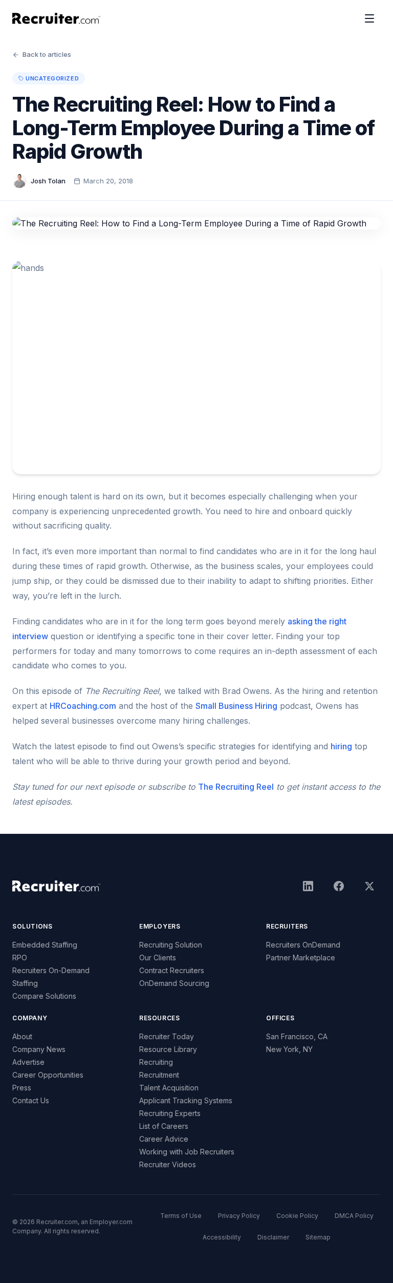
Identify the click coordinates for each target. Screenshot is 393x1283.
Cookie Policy (297, 1215)
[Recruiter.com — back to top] (56, 18)
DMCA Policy (354, 1215)
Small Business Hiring (236, 706)
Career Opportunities (47, 1074)
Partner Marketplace (300, 957)
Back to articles (47, 54)
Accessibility (222, 1237)
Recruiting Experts (170, 1113)
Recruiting (156, 1062)
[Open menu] (369, 18)
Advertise (28, 1062)
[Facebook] (339, 886)
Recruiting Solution (170, 944)
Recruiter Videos (167, 1164)
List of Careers (163, 1126)
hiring (341, 746)
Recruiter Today (166, 1036)
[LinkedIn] (308, 886)
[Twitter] (369, 886)
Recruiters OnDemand (303, 944)
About (22, 1036)
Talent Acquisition (169, 1087)
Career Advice (163, 1138)
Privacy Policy (239, 1215)
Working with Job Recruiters (186, 1151)
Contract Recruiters (171, 970)
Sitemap (318, 1237)
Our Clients (157, 957)
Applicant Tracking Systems (185, 1100)
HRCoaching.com (83, 706)
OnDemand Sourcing (174, 983)
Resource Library (168, 1049)
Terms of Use (181, 1215)
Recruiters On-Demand (51, 970)
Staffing (25, 983)
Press (21, 1087)
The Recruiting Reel (236, 787)
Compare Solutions (44, 996)
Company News (39, 1049)
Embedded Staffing (44, 944)
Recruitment (159, 1074)
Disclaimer (273, 1237)
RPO (19, 957)
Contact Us (30, 1100)
